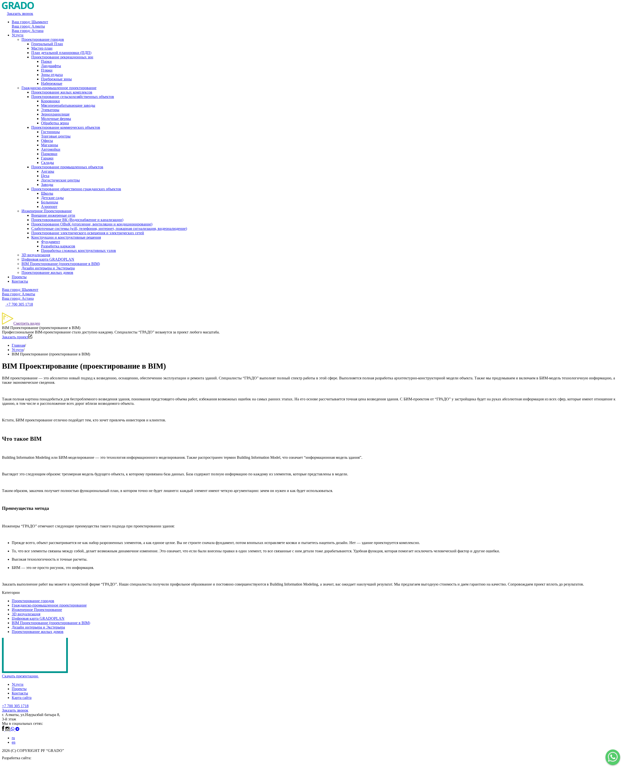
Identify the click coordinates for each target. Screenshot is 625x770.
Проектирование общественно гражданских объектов (76, 189)
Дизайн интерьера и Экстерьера (48, 268)
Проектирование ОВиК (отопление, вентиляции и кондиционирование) (91, 224)
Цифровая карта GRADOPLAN (47, 259)
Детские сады (52, 198)
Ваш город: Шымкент (30, 22)
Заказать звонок (15, 710)
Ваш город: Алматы (28, 26)
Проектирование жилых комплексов (61, 92)
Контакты (20, 281)
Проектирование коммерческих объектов (65, 127)
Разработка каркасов (58, 246)
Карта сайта (21, 697)
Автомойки (50, 149)
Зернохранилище (55, 114)
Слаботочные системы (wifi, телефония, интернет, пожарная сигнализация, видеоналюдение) (109, 228)
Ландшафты (51, 66)
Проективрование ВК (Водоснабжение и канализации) (77, 220)
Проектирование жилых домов (47, 272)
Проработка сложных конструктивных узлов (78, 250)
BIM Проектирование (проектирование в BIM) (60, 264)
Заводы (47, 184)
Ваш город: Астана (27, 31)
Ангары (47, 171)
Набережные (51, 83)
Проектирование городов (42, 39)
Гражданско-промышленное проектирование (58, 88)
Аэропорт (49, 206)
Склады (47, 162)
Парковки (49, 154)
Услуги (17, 35)
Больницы (49, 202)
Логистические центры (60, 180)
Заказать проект (15, 337)
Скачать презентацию (20, 676)
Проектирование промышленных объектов (67, 167)
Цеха (45, 176)
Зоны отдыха (52, 75)
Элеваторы (50, 110)
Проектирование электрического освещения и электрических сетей (87, 233)
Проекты (19, 277)
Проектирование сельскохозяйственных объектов (72, 97)
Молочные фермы (56, 119)
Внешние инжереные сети (53, 215)
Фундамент (50, 242)
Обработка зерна (55, 123)
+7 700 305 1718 (15, 706)
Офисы (47, 141)
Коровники (50, 101)
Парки (46, 61)
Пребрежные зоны (56, 79)
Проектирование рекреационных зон (62, 57)
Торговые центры (56, 136)
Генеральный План (47, 44)
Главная (18, 345)
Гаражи (47, 158)
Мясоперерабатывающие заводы (68, 105)
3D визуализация (35, 255)
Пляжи (46, 70)
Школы (47, 193)
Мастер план (41, 48)
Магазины (49, 145)
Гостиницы (50, 132)
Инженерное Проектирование (46, 211)
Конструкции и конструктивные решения (66, 237)
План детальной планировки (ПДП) (61, 53)
